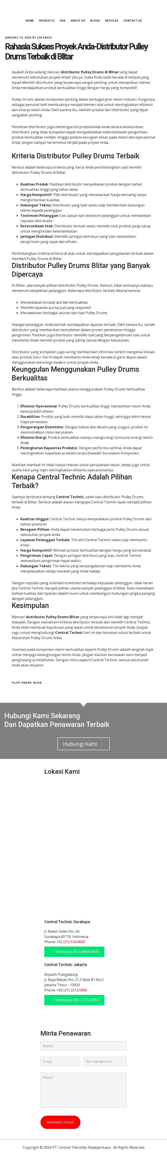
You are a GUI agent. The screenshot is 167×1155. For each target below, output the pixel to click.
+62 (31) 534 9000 (71, 941)
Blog (37, 683)
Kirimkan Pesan (60, 1122)
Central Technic (83, 9)
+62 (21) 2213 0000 (72, 990)
